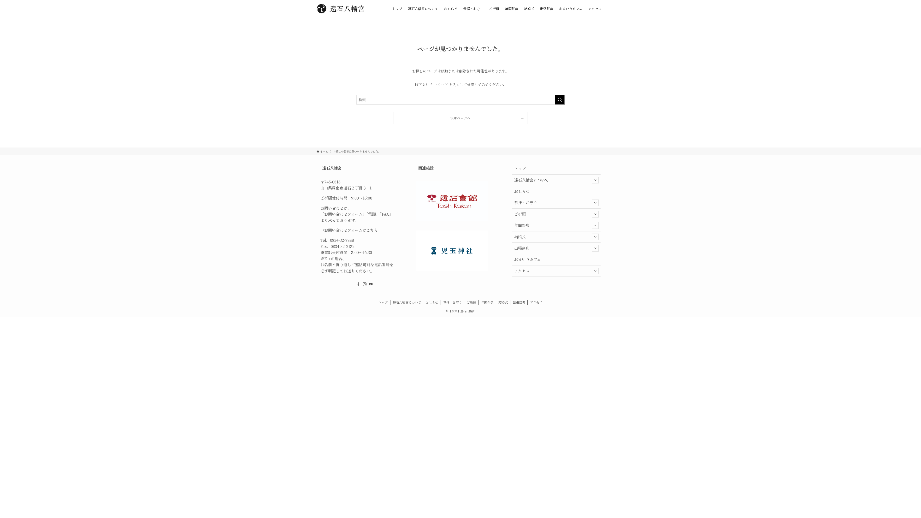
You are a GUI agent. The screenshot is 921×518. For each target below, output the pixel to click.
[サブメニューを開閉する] (595, 180)
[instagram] (364, 284)
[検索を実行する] (560, 100)
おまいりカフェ (527, 259)
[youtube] (370, 284)
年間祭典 (522, 225)
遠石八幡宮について (531, 180)
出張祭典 (522, 248)
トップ (520, 168)
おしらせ (522, 191)
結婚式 (520, 237)
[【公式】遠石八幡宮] (341, 8)
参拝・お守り (525, 202)
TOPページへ (460, 118)
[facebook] (358, 284)
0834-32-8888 (342, 240)
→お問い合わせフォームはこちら (349, 230)
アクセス (522, 271)
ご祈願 (520, 214)
